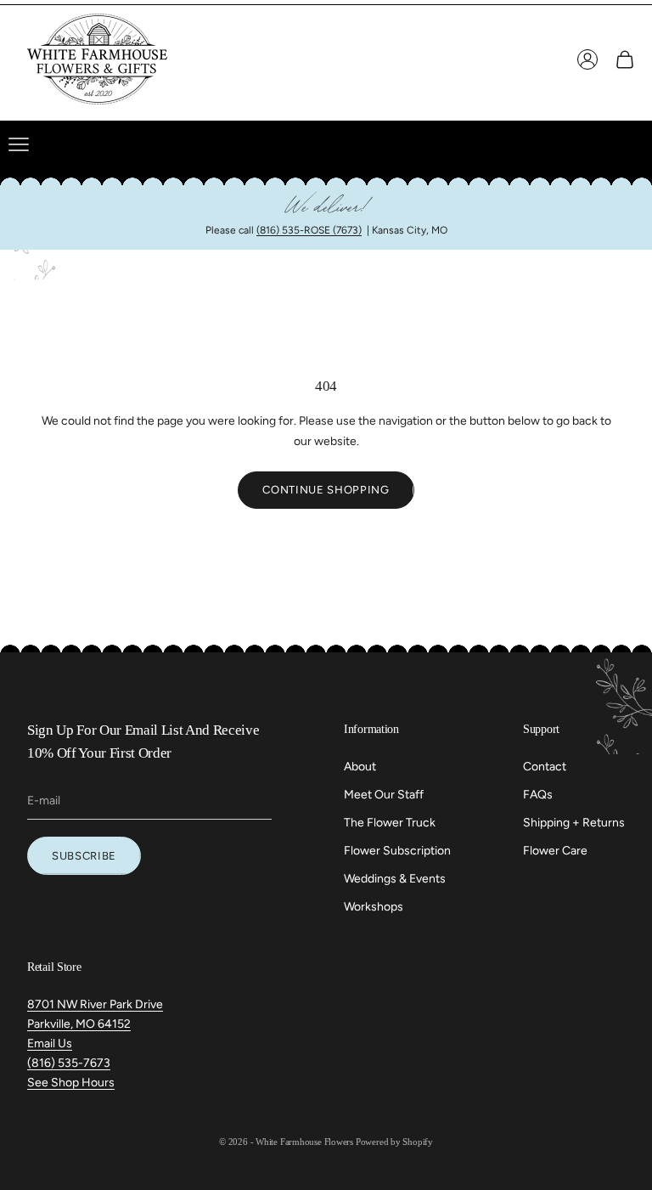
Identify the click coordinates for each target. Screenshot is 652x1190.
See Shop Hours (71, 1082)
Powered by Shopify (394, 1141)
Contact (544, 766)
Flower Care (555, 850)
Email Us (49, 1043)
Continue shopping (325, 489)
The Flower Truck (390, 822)
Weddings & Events (395, 878)
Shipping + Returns (574, 822)
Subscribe (84, 855)
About (360, 766)
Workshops (373, 907)
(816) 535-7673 (68, 1063)
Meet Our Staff (384, 794)
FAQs (538, 794)
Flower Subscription (397, 850)
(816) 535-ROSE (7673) (309, 230)
